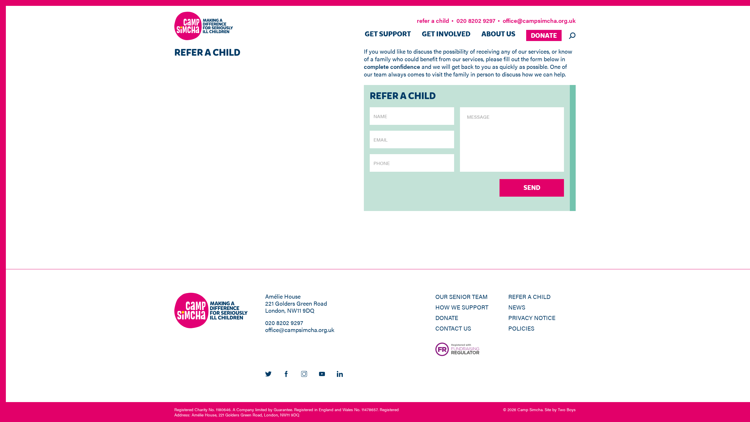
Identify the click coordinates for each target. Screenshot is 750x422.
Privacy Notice (531, 317)
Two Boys (567, 409)
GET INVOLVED (446, 34)
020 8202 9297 (475, 20)
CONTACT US (453, 328)
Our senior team (461, 296)
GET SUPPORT (388, 34)
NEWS (516, 307)
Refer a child (529, 296)
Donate (544, 36)
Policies (521, 328)
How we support (461, 307)
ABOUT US (498, 34)
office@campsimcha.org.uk (539, 20)
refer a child (433, 20)
